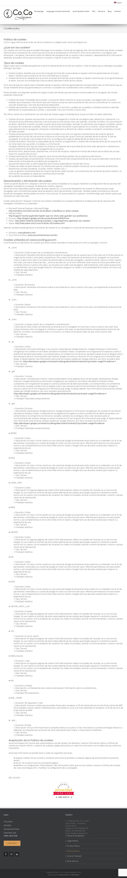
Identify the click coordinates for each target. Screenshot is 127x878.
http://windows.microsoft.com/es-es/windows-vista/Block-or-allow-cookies (44, 211)
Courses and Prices (11, 829)
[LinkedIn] (17, 854)
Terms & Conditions (75, 836)
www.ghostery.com (27, 232)
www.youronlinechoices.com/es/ (43, 235)
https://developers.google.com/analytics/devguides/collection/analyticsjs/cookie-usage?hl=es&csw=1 (69, 361)
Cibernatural (75, 875)
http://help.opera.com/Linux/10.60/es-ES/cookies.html (40, 223)
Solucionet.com (64, 875)
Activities (7, 825)
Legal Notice (72, 841)
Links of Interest (74, 856)
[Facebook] (6, 854)
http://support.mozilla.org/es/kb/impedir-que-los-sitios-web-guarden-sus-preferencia (48, 216)
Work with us (72, 861)
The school (8, 821)
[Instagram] (11, 854)
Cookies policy (73, 851)
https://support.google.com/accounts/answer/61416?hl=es (43, 218)
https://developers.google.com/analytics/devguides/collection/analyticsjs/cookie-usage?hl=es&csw (59, 423)
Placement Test (10, 833)
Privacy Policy (73, 846)
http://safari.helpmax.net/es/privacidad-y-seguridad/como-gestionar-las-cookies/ (52, 221)
